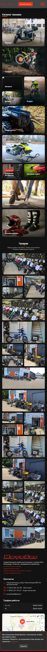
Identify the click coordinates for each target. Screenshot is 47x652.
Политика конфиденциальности (12, 573)
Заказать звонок (25, 4)
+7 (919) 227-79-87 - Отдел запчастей (21, 590)
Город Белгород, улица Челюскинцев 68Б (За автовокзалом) (24, 583)
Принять (24, 646)
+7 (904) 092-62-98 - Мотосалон (19, 588)
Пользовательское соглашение (12, 566)
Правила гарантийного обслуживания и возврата (17, 570)
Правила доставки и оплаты (11, 568)
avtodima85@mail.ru (14, 594)
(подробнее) (14, 641)
